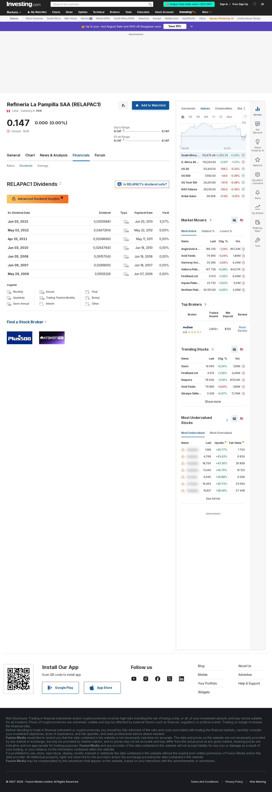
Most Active (188, 169)
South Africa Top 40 (193, 93)
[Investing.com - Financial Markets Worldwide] (23, 4)
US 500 (185, 114)
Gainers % (208, 169)
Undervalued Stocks (249, 18)
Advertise (245, 613)
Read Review (242, 267)
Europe (157, 18)
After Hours (70, 18)
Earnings (43, 104)
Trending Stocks (195, 288)
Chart (30, 94)
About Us (244, 604)
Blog (201, 604)
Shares (14, 18)
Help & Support (249, 622)
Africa (202, 18)
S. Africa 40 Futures (193, 100)
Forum (100, 94)
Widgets (204, 630)
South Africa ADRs (124, 18)
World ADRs (103, 18)
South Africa (54, 18)
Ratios (11, 104)
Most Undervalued (193, 371)
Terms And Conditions (204, 720)
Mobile (203, 613)
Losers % (226, 169)
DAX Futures (189, 127)
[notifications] (254, 4)
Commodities (223, 47)
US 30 (185, 107)
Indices (205, 47)
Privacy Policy (234, 720)
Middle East (171, 18)
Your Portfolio (207, 622)
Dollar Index (188, 134)
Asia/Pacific (189, 18)
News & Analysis (54, 94)
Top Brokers (191, 243)
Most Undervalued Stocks (196, 358)
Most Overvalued (221, 371)
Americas (143, 18)
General (13, 94)
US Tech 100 (189, 121)
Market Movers (194, 158)
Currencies (188, 47)
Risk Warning (258, 720)
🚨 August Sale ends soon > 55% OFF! (189, 4)
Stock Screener (164, 12)
